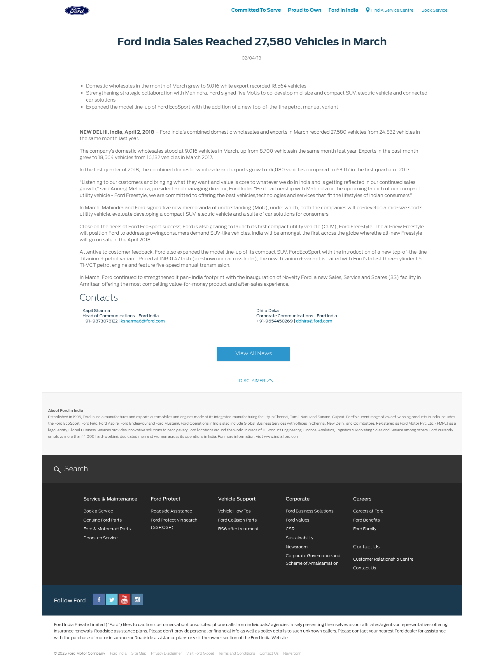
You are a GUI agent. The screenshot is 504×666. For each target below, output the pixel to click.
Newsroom (292, 653)
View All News (253, 353)
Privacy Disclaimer (166, 653)
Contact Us (269, 653)
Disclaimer (252, 380)
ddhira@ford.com (314, 321)
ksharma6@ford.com (143, 321)
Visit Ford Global (200, 653)
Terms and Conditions (236, 653)
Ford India (118, 653)
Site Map (138, 653)
